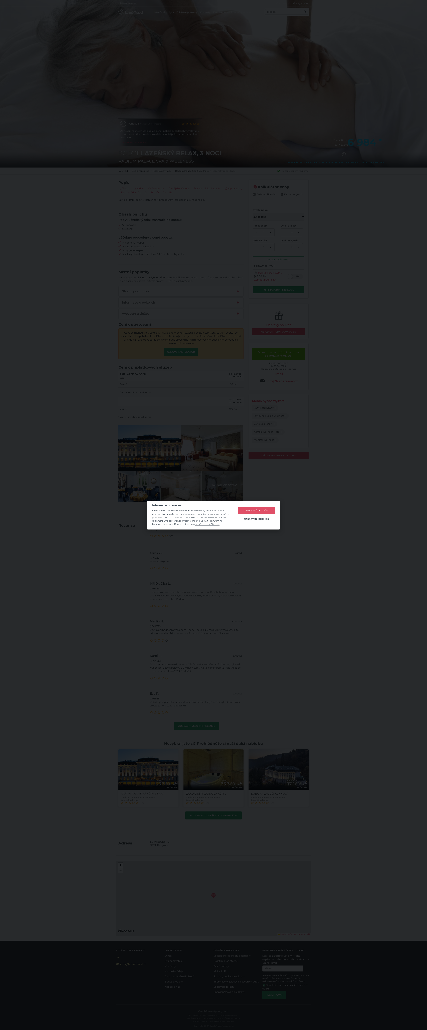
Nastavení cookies (256, 519)
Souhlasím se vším (256, 510)
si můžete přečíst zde (207, 524)
